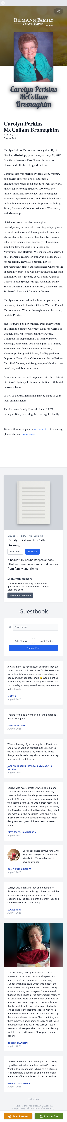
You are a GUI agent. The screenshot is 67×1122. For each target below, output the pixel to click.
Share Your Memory (20, 595)
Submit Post (33, 648)
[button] (33, 945)
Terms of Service (42, 1108)
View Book (15, 551)
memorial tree (41, 429)
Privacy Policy (25, 1108)
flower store (28, 434)
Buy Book (32, 551)
